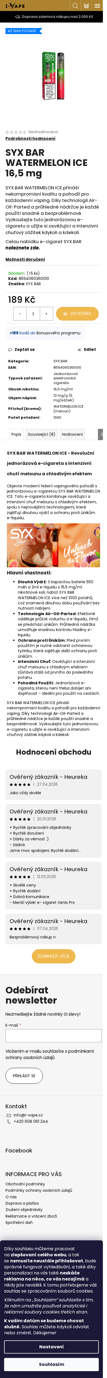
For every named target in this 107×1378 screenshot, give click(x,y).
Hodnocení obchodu (53, 752)
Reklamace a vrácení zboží (31, 1216)
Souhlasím (51, 1364)
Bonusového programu (58, 333)
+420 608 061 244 (31, 1121)
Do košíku (81, 313)
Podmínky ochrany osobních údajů (38, 1190)
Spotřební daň (19, 1222)
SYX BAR (33, 284)
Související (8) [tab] (41, 434)
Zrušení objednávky (24, 1209)
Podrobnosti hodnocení (30, 138)
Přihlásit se (24, 1076)
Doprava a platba (22, 1203)
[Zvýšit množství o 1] (46, 313)
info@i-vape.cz (28, 1115)
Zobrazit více (54, 956)
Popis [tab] (16, 434)
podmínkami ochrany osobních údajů (49, 1054)
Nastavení (51, 1347)
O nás (11, 1197)
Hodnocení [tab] (72, 434)
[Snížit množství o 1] (20, 313)
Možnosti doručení (25, 259)
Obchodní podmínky (25, 1184)
